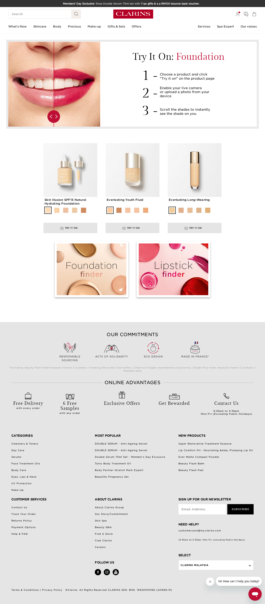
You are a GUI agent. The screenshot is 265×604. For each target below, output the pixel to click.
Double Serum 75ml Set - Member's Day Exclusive (130, 456)
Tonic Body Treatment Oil (113, 463)
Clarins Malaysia (194, 565)
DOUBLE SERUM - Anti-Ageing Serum (121, 443)
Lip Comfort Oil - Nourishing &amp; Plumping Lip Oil (215, 450)
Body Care (18, 470)
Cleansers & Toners (24, 443)
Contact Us (19, 507)
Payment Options (23, 527)
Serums (16, 456)
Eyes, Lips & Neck (24, 476)
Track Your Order (23, 514)
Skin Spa (101, 520)
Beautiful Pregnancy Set (112, 476)
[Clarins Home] (133, 14)
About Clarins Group (109, 507)
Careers (100, 547)
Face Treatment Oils (25, 463)
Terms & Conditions (25, 589)
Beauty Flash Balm (191, 463)
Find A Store (104, 533)
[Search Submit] (76, 14)
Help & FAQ (19, 533)
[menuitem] (237, 14)
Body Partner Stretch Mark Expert (119, 470)
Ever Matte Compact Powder (199, 456)
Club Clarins (103, 540)
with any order (69, 407)
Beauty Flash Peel (191, 470)
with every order (28, 405)
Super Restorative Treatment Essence (205, 443)
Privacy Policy (52, 589)
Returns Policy (21, 520)
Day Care (17, 450)
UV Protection (21, 483)
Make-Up (17, 490)
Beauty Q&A (103, 527)
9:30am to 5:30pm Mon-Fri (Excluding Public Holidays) (226, 407)
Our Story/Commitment (111, 514)
